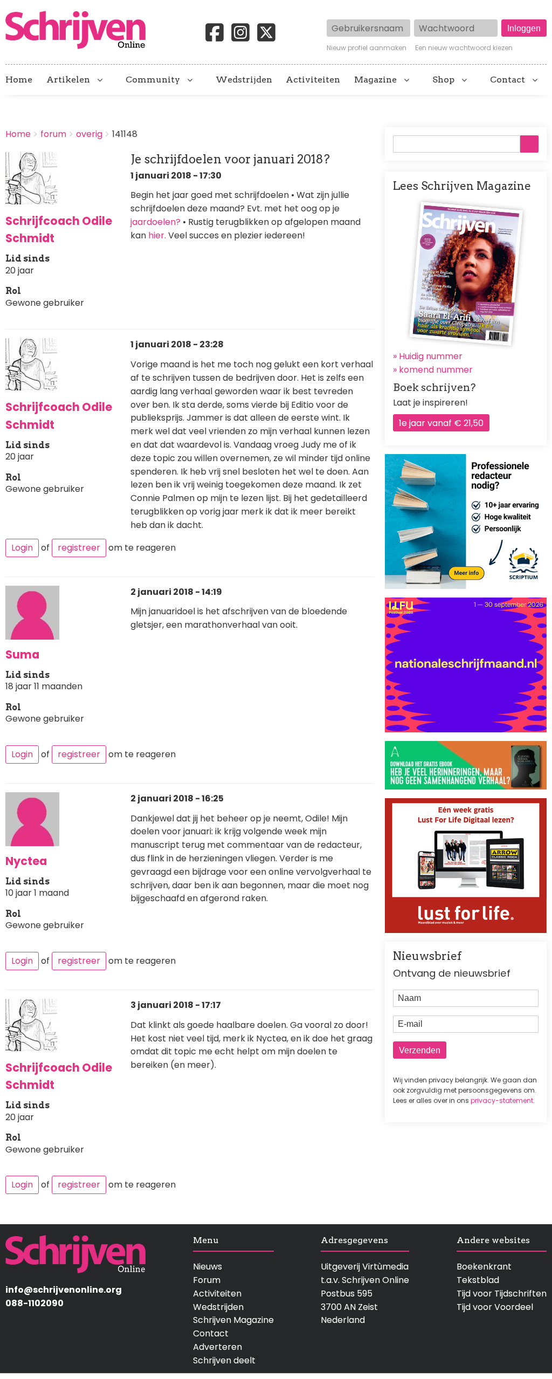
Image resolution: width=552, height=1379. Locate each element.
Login (22, 547)
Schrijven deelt (224, 1360)
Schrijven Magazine (233, 1320)
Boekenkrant (484, 1266)
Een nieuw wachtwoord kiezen (464, 48)
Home (18, 80)
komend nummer (436, 369)
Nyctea (26, 861)
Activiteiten (313, 80)
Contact (507, 80)
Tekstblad (478, 1280)
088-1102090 (34, 1303)
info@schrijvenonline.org (63, 1290)
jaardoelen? (155, 222)
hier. (157, 235)
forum (53, 134)
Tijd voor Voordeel (495, 1307)
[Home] (79, 31)
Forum (206, 1280)
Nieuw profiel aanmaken (366, 48)
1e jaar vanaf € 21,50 (441, 423)
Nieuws (207, 1266)
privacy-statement (502, 1100)
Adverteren (217, 1347)
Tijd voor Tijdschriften (502, 1293)
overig (89, 134)
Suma (22, 654)
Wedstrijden (244, 80)
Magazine (375, 80)
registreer (79, 547)
